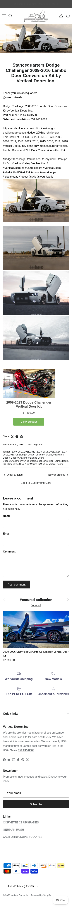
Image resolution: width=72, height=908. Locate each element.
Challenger (21, 454)
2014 (45, 452)
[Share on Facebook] (17, 436)
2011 (26, 452)
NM (40, 464)
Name (6, 515)
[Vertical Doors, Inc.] (36, 16)
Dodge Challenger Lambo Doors (27, 458)
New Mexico (31, 464)
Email (6, 533)
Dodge (6, 458)
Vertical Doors (56, 464)
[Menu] (4, 16)
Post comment (16, 584)
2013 (39, 452)
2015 (51, 452)
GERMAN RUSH (13, 829)
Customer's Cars (44, 454)
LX (4, 464)
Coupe (31, 454)
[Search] (12, 16)
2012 (32, 452)
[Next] (66, 629)
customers (58, 454)
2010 (20, 452)
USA (45, 464)
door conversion (45, 461)
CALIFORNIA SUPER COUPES (22, 836)
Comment (9, 551)
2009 (14, 452)
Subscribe (36, 804)
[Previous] (5, 629)
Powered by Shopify (41, 895)
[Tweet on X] (12, 436)
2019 (11, 454)
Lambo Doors (61, 461)
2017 (64, 452)
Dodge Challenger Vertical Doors (19, 461)
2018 (5, 454)
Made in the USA (15, 464)
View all (36, 605)
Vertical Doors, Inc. (20, 895)
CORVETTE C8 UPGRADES (21, 822)
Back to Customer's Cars (36, 482)
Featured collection (36, 600)
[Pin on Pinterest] (21, 436)
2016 (58, 452)
